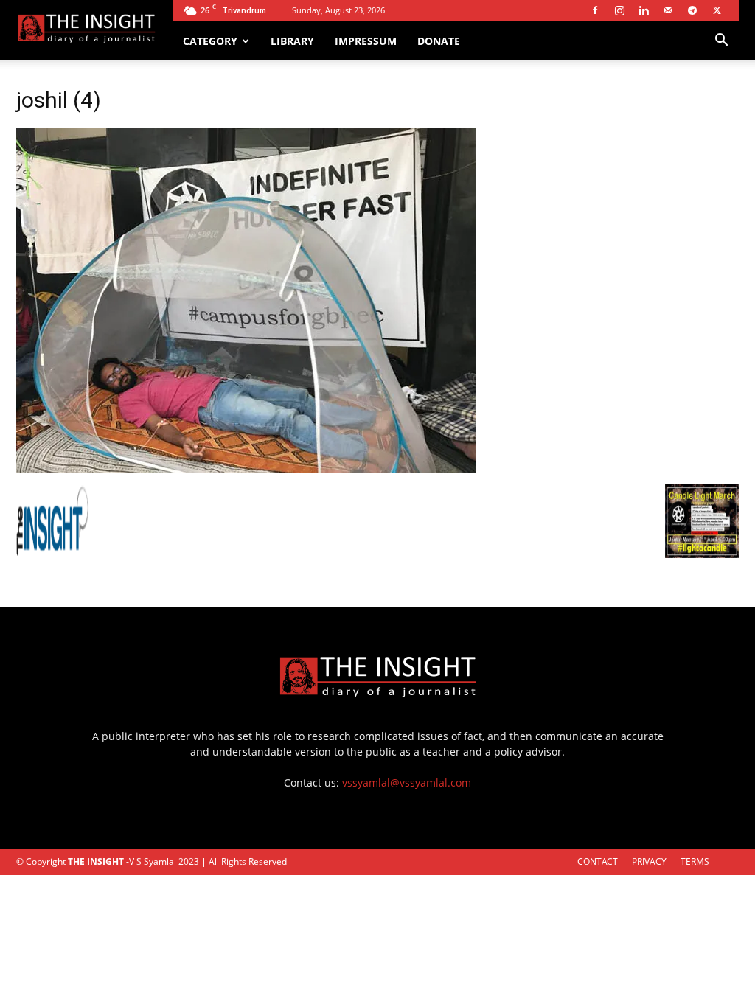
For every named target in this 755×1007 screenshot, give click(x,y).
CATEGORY (210, 41)
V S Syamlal (152, 861)
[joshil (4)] (246, 469)
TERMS (695, 861)
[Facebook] (595, 10)
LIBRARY (292, 41)
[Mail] (668, 10)
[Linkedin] (644, 10)
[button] (721, 42)
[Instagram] (619, 10)
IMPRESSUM (366, 41)
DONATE (438, 41)
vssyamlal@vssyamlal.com (406, 783)
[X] (717, 10)
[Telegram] (692, 10)
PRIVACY (649, 861)
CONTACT (597, 861)
